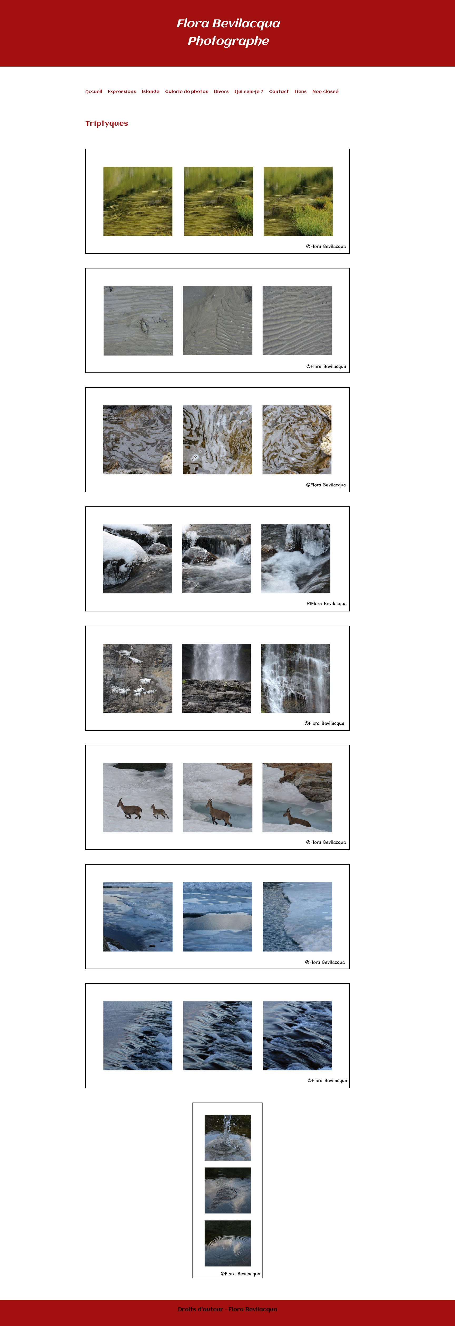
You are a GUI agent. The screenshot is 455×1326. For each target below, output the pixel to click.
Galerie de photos (186, 92)
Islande (150, 92)
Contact (279, 92)
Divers (221, 92)
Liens (301, 92)
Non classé (325, 92)
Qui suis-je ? (249, 92)
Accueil (93, 92)
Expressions (122, 92)
